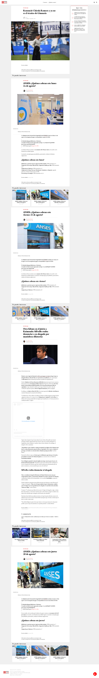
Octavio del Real (30, 90)
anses (29, 177)
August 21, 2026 (35, 145)
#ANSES (52, 142)
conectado (33, 71)
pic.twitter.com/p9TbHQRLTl (28, 607)
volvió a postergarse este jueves (44, 376)
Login (40, 69)
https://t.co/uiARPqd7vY (45, 266)
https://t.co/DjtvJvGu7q (45, 142)
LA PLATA (49, 507)
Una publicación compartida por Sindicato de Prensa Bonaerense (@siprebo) (28, 436)
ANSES (45, 135)
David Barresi (37, 507)
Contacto (45, 2)
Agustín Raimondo (31, 507)
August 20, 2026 (35, 270)
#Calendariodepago (26, 141)
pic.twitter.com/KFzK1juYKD (28, 144)
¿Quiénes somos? (52, 2)
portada (31, 177)
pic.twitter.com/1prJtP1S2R (28, 268)
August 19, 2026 (35, 609)
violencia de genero (24, 508)
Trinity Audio (24, 131)
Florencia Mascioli (43, 507)
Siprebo (55, 507)
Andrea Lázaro (30, 340)
